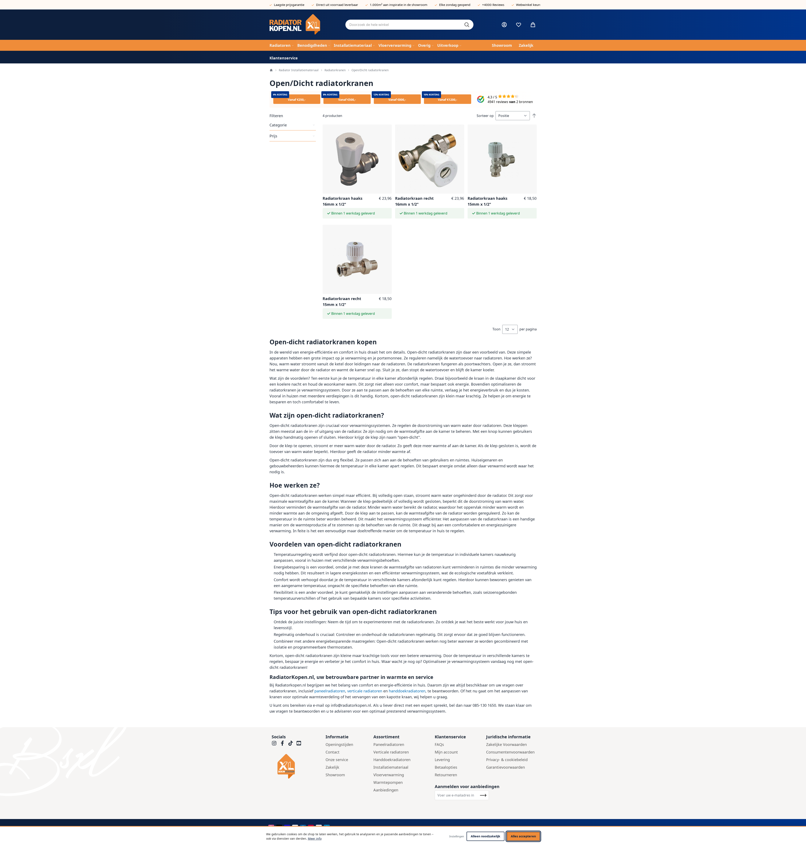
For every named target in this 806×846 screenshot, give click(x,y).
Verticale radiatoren (391, 752)
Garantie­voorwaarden (505, 767)
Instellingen (456, 836)
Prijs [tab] (273, 135)
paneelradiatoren (329, 690)
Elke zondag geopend (454, 5)
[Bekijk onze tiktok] (290, 743)
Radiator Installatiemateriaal (299, 70)
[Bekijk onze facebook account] (282, 743)
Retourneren (446, 774)
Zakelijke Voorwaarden (506, 744)
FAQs (439, 744)
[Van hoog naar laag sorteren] (534, 115)
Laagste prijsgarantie (289, 5)
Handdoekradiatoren (391, 759)
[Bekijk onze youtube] (298, 743)
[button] (293, 115)
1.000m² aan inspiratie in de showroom (398, 5)
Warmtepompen (388, 782)
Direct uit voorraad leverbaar (337, 5)
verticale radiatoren (364, 690)
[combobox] (409, 25)
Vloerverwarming (388, 774)
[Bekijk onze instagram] (274, 743)
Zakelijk (332, 767)
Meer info (315, 839)
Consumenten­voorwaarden (510, 752)
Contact (332, 752)
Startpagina (271, 70)
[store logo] (304, 24)
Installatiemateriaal (390, 767)
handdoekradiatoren (407, 690)
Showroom (335, 774)
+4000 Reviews (493, 5)
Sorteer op (485, 115)
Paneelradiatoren (388, 744)
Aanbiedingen (385, 789)
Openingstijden (339, 744)
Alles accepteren (523, 836)
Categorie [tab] (278, 124)
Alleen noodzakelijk (485, 836)
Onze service (337, 759)
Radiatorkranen (335, 70)
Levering (442, 759)
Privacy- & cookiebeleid (507, 759)
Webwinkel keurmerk (531, 5)
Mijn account (446, 752)
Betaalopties (446, 767)
